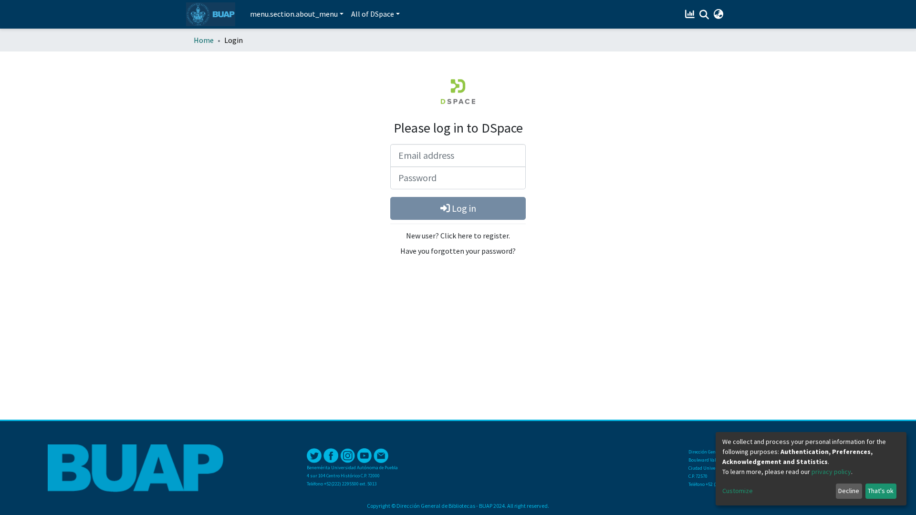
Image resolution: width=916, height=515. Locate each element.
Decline (848, 490)
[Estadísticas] (690, 14)
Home (204, 40)
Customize (737, 490)
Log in (463, 208)
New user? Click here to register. (458, 235)
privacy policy (831, 471)
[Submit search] (703, 15)
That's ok (881, 490)
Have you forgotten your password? (458, 251)
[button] (718, 14)
